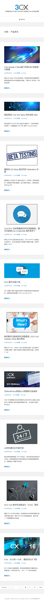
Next (40, 587)
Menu (23, 19)
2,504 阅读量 (17, 451)
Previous (4, 587)
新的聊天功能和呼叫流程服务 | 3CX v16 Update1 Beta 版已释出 (21, 337)
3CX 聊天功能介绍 (12, 282)
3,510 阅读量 (17, 73)
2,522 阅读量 (17, 234)
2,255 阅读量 (16, 395)
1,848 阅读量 (17, 563)
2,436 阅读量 (17, 118)
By (24, 73)
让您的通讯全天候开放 (14, 448)
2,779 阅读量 (17, 342)
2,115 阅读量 (17, 175)
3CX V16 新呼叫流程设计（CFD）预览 (21, 505)
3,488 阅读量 (17, 285)
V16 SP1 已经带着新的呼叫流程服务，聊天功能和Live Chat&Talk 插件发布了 (22, 229)
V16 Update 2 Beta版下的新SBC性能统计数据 (21, 68)
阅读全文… (7, 88)
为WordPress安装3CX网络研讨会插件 (20, 391)
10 (35, 587)
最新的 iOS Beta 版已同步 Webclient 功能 (21, 170)
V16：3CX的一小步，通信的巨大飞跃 (20, 559)
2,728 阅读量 (17, 508)
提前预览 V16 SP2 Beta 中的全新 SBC (21, 115)
